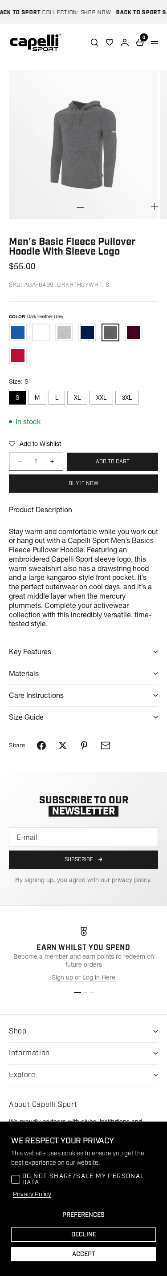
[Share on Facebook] (41, 745)
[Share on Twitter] (62, 745)
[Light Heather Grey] (64, 332)
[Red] (18, 356)
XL (77, 397)
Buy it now (83, 483)
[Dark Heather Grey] (110, 332)
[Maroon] (134, 332)
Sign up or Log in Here (83, 977)
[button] (35, 444)
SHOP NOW (91, 12)
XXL (101, 397)
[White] (41, 332)
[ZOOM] (154, 206)
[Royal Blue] (18, 332)
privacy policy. (132, 880)
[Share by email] (105, 745)
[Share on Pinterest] (84, 745)
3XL (127, 397)
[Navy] (87, 332)
